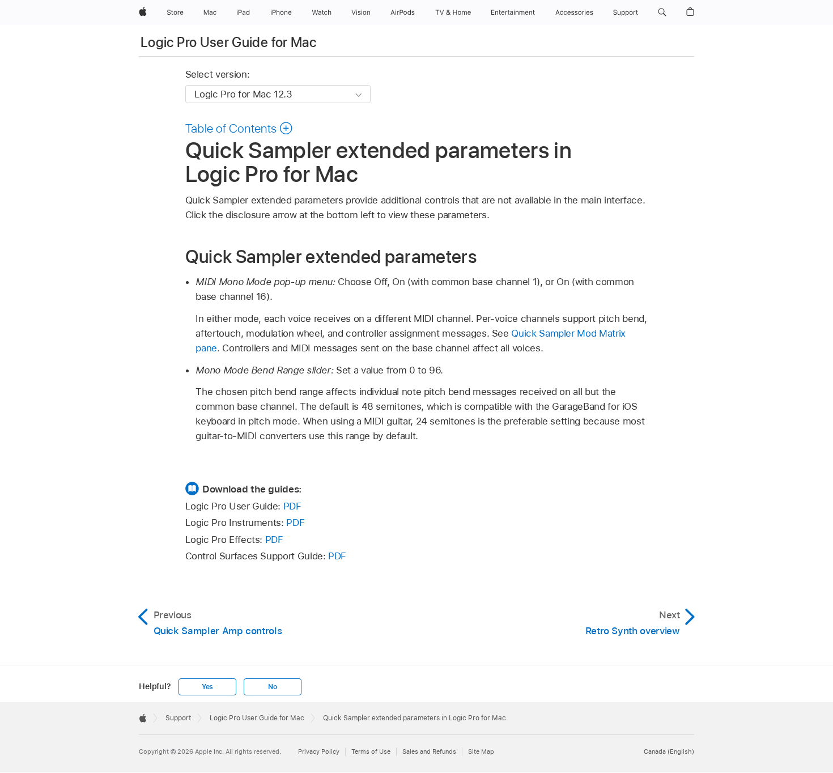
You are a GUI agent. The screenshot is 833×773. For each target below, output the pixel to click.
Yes (207, 687)
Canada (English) (669, 751)
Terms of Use (370, 751)
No (272, 687)
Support (178, 718)
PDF (292, 506)
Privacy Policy (318, 751)
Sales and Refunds (429, 751)
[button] (662, 12)
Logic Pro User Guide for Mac (228, 42)
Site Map (481, 751)
